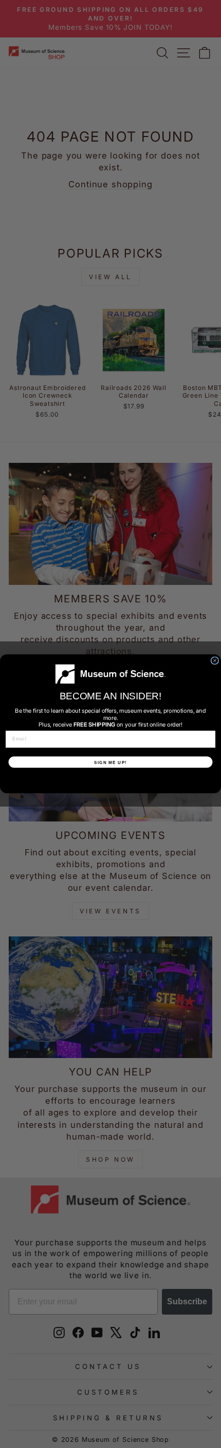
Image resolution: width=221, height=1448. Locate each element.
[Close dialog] (214, 660)
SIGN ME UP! (110, 762)
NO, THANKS (110, 779)
